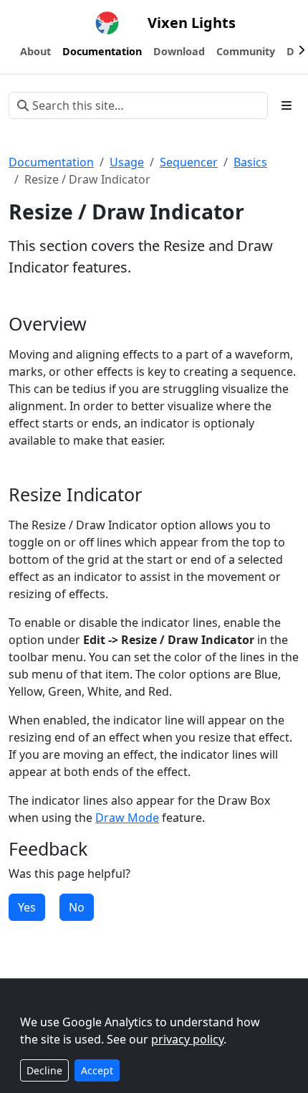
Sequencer (189, 162)
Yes (27, 907)
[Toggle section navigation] (286, 105)
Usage (127, 162)
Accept (97, 1070)
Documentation (51, 162)
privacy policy (187, 1039)
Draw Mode (127, 817)
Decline (44, 1070)
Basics (250, 162)
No (77, 907)
